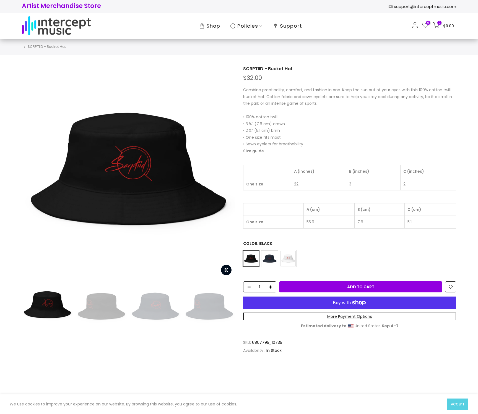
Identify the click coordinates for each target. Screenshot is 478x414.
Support (291, 25)
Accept (457, 404)
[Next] (225, 172)
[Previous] (31, 172)
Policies (247, 25)
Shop (213, 25)
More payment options (349, 316)
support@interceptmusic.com (425, 6)
